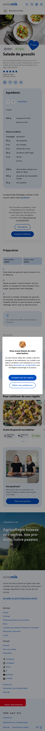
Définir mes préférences (22, 385)
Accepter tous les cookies (22, 378)
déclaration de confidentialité (24, 365)
